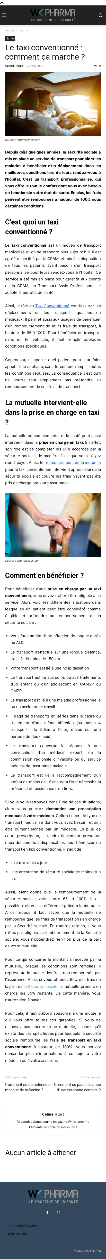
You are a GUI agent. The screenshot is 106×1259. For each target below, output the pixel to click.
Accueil (10, 30)
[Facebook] (47, 1212)
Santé (24, 30)
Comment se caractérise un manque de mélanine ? (28, 1087)
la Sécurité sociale (40, 986)
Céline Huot (14, 66)
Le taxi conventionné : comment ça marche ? (45, 52)
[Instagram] (58, 1212)
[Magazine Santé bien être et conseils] (53, 15)
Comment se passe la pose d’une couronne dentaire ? (77, 1087)
